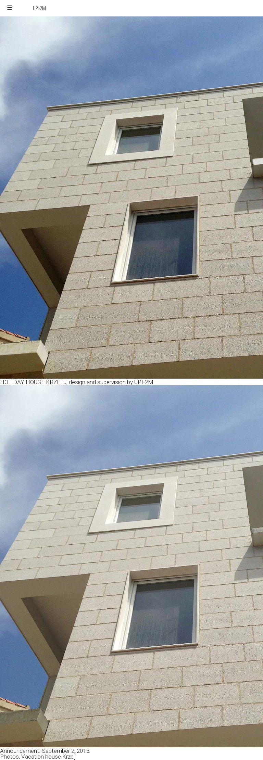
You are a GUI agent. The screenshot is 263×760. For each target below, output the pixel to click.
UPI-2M (39, 8)
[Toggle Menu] (9, 8)
